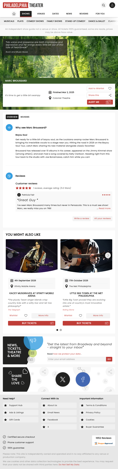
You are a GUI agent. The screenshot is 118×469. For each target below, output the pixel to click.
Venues (41, 13)
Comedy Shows (35, 21)
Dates (55, 13)
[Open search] (103, 5)
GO (109, 359)
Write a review (81, 218)
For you (100, 13)
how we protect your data (67, 353)
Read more (105, 208)
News (69, 13)
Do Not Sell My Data (69, 464)
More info (43, 315)
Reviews (84, 13)
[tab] (57, 330)
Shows (26, 13)
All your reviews (102, 218)
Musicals (9, 21)
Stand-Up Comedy (75, 21)
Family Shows (54, 21)
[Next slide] (108, 255)
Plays (20, 21)
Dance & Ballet (96, 21)
